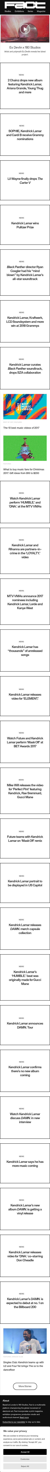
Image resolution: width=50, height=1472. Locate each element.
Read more (24, 1417)
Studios (8, 11)
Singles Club (17, 1356)
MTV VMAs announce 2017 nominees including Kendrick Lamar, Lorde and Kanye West (25, 602)
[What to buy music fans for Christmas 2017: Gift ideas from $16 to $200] (25, 448)
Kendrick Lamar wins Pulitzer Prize (25, 225)
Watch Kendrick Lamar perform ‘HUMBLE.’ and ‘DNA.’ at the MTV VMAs (25, 502)
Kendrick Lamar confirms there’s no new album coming (25, 1071)
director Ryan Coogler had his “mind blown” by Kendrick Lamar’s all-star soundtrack (25, 273)
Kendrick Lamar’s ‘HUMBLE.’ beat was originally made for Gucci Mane (25, 978)
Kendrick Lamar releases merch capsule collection (25, 929)
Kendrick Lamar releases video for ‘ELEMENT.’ (25, 696)
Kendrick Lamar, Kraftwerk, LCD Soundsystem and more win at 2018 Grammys (25, 321)
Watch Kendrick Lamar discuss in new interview (25, 1118)
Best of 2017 (8, 422)
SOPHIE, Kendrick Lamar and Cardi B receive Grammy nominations (25, 135)
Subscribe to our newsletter (14, 1422)
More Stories (25, 1386)
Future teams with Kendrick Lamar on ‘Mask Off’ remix (25, 838)
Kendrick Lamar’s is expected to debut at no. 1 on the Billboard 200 (25, 1303)
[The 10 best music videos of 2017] (25, 406)
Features (18, 422)
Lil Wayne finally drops (25, 180)
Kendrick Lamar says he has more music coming (25, 1163)
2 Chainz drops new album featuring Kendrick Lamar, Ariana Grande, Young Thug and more (25, 86)
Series (30, 11)
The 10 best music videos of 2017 (21, 427)
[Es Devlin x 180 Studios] (25, 29)
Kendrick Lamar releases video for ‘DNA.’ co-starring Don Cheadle (25, 1256)
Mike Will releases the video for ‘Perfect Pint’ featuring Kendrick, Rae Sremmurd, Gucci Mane (25, 791)
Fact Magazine (25, 5)
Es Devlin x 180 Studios (25, 47)
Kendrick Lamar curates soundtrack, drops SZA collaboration (25, 368)
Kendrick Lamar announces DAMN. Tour (25, 1025)
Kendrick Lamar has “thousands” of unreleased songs (25, 651)
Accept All (25, 1452)
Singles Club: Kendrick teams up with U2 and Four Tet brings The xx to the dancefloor (23, 1366)
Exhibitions (19, 11)
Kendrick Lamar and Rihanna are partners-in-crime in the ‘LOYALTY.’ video (25, 551)
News (21, 75)
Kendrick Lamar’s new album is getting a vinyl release (25, 1209)
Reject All (25, 1466)
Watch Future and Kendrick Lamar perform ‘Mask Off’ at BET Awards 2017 (25, 742)
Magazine (41, 11)
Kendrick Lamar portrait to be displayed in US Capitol (25, 883)
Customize (25, 1459)
